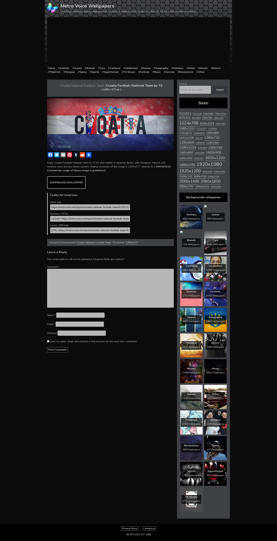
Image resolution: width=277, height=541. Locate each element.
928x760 (207, 117)
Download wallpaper (66, 182)
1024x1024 (207, 123)
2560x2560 (216, 187)
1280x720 (211, 137)
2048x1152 (185, 176)
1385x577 (132, 242)
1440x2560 (200, 153)
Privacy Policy (129, 528)
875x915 (184, 118)
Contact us (149, 528)
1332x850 (202, 147)
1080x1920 (187, 128)
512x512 (185, 113)
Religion (70, 72)
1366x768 (215, 147)
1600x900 (213, 152)
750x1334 (220, 113)
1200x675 (199, 133)
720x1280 (208, 113)
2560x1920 (202, 186)
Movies (204, 68)
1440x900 (186, 152)
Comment (53, 267)
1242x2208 (186, 138)
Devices (170, 72)
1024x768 (188, 123)
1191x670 (185, 133)
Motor (191, 68)
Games (146, 68)
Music (157, 72)
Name (51, 315)
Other (201, 72)
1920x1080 (209, 164)
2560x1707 (186, 186)
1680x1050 (187, 165)
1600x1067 (199, 158)
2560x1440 (189, 181)
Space (83, 72)
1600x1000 (185, 158)
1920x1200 (190, 171)
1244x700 (199, 138)
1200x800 (212, 133)
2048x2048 (213, 176)
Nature (216, 68)
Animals (64, 68)
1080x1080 (220, 124)
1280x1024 (187, 147)
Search (183, 84)
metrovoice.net (135, 534)
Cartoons (115, 68)
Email (51, 324)
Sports (95, 72)
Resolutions (186, 72)
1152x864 (212, 129)
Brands (90, 68)
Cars (102, 68)
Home (51, 68)
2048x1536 (200, 176)
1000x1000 (218, 118)
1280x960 (212, 143)
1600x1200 (215, 157)
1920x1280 (207, 171)
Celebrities (131, 68)
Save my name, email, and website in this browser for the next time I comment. (93, 341)
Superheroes (111, 72)
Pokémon (55, 72)
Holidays (178, 68)
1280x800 (186, 143)
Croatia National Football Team (93, 242)
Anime (78, 68)
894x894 (196, 117)
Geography (161, 68)
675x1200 (197, 114)
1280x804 (200, 143)
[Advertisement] (138, 42)
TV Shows (129, 72)
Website (52, 333)
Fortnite (144, 72)
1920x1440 (219, 171)
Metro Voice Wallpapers (87, 6)
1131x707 (201, 128)
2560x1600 (211, 181)
